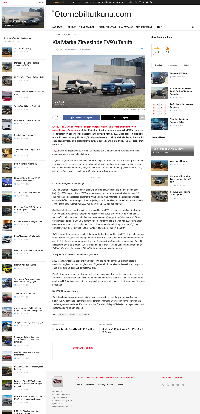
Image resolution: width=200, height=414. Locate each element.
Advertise (90, 385)
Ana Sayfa (56, 35)
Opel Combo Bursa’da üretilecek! (28, 250)
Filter (40, 3)
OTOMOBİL (87, 2)
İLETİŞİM (129, 2)
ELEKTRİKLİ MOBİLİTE (106, 2)
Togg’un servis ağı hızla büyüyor (28, 322)
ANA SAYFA (57, 27)
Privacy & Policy (105, 385)
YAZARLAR (120, 2)
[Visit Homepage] (91, 14)
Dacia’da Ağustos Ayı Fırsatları (27, 236)
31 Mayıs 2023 (58, 50)
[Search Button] (193, 27)
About (79, 385)
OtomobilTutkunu (58, 394)
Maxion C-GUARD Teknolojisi (27, 120)
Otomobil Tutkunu (83, 347)
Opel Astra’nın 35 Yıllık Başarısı (17, 38)
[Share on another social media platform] (142, 117)
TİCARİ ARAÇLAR (86, 27)
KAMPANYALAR (126, 27)
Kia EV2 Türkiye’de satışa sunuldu (29, 221)
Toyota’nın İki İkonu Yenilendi (27, 106)
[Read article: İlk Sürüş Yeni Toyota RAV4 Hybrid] (159, 196)
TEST (95, 2)
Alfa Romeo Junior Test (24, 294)
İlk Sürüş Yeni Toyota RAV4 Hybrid (29, 77)
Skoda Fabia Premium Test (26, 135)
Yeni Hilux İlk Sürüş (22, 48)
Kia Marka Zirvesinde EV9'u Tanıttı (74, 314)
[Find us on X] (136, 2)
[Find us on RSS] (151, 2)
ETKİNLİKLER (77, 35)
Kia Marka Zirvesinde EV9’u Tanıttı (21, 21)
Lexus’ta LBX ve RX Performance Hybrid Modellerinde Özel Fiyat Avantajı (28, 383)
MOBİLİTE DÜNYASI (107, 27)
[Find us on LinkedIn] (143, 2)
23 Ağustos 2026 (161, 153)
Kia (53, 150)
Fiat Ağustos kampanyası (25, 265)
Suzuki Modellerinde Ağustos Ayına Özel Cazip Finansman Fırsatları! (27, 339)
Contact (120, 385)
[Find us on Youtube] (147, 2)
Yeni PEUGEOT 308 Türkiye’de (27, 193)
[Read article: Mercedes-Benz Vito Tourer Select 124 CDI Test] (159, 180)
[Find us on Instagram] (140, 2)
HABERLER (76, 2)
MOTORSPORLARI (144, 27)
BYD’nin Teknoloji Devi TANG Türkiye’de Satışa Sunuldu (181, 91)
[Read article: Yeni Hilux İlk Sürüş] (159, 165)
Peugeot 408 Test (178, 73)
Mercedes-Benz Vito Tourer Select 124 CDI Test (180, 179)
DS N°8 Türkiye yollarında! (25, 164)
